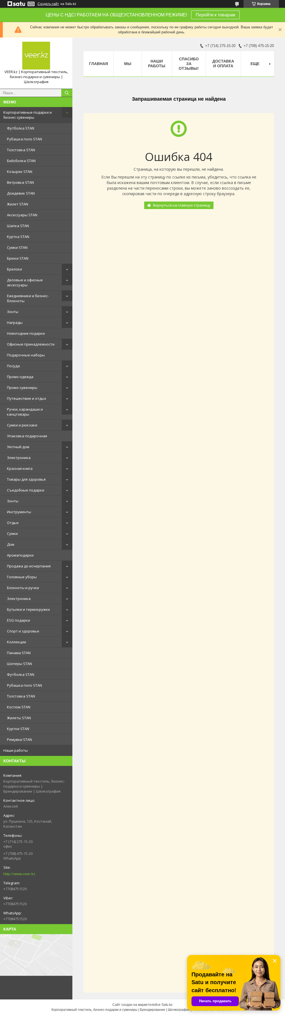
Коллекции (16, 641)
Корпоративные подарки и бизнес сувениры (27, 115)
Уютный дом (18, 446)
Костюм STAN (18, 706)
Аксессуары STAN (22, 214)
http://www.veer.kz (19, 873)
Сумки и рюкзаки (22, 425)
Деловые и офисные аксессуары (25, 282)
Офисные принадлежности (31, 344)
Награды (15, 322)
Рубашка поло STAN (24, 139)
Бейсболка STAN (21, 160)
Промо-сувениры (22, 387)
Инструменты (19, 511)
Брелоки (14, 269)
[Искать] (66, 93)
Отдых (13, 522)
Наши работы (15, 750)
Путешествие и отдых (26, 398)
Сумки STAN (17, 247)
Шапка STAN (18, 225)
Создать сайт (48, 4)
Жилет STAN (17, 204)
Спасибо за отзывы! (189, 64)
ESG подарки (18, 620)
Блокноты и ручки (23, 587)
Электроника (19, 457)
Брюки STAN (17, 258)
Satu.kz (167, 1005)
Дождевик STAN (21, 193)
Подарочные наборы (26, 355)
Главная (98, 63)
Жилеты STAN (19, 717)
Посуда (13, 365)
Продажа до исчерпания (29, 566)
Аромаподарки (20, 555)
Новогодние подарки (26, 333)
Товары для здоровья (26, 479)
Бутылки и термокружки (28, 609)
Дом (10, 544)
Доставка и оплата (223, 63)
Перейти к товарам (215, 15)
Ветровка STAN (20, 182)
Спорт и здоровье (23, 631)
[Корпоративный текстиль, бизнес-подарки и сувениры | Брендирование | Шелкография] (36, 56)
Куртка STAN (18, 236)
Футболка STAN (20, 128)
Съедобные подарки (25, 490)
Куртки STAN (18, 728)
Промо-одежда (20, 376)
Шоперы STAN (19, 663)
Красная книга (20, 468)
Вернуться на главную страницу (181, 205)
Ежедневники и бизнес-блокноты (28, 298)
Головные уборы (22, 576)
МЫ (127, 63)
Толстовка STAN (21, 149)
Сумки (12, 533)
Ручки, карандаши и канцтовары (25, 412)
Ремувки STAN (19, 739)
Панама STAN (19, 652)
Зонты (12, 311)
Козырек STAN (19, 171)
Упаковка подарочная (27, 435)
